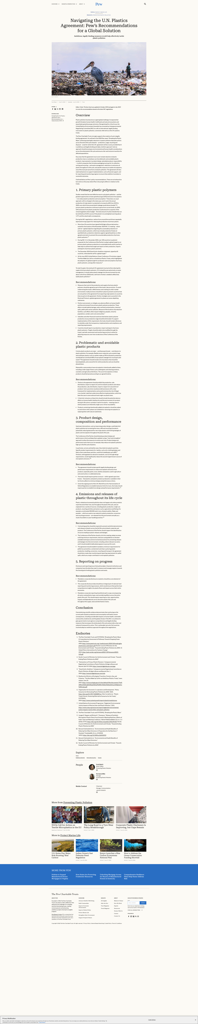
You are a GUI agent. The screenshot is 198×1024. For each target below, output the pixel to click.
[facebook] (53, 109)
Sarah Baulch (99, 764)
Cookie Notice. (42, 1022)
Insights (103, 898)
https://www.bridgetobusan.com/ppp (104, 666)
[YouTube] (138, 916)
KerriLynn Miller (100, 773)
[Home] (65, 894)
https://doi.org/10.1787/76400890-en (90, 694)
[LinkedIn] (134, 916)
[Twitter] (136, 916)
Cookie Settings (152, 1019)
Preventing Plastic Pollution (77, 802)
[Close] (195, 1020)
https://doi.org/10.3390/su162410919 (94, 735)
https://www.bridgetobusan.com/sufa (93, 673)
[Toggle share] (141, 105)
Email (129, 900)
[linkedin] (55, 109)
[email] (60, 109)
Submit (143, 902)
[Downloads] (145, 105)
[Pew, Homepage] (99, 4)
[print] (62, 109)
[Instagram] (131, 916)
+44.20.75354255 (101, 790)
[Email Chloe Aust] (97, 792)
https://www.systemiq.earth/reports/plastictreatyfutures (99, 700)
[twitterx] (57, 109)
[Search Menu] (145, 4)
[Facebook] (129, 916)
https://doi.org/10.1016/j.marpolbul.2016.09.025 (102, 721)
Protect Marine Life (70, 835)
